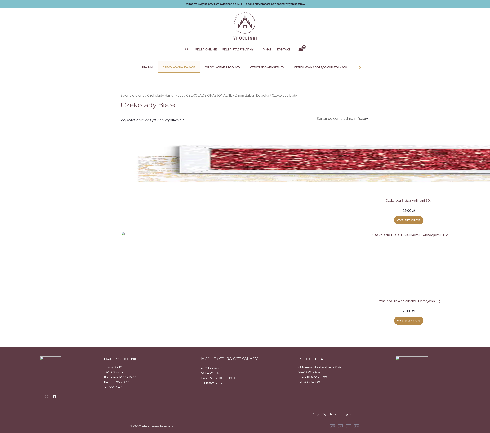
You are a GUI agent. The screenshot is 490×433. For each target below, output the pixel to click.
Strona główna (133, 95)
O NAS (267, 49)
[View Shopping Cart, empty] (301, 49)
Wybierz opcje (409, 220)
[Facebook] (54, 396)
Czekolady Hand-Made (165, 95)
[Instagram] (46, 396)
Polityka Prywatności (325, 414)
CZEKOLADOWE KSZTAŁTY (267, 67)
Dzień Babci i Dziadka (252, 95)
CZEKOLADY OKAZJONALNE (209, 95)
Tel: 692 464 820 (309, 382)
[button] (187, 49)
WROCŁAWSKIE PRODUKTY (222, 67)
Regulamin (349, 414)
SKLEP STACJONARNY (237, 49)
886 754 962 (214, 383)
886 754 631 (117, 387)
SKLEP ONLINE (206, 49)
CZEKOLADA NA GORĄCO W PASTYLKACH (320, 67)
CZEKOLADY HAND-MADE (179, 67)
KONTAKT (283, 49)
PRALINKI (147, 67)
